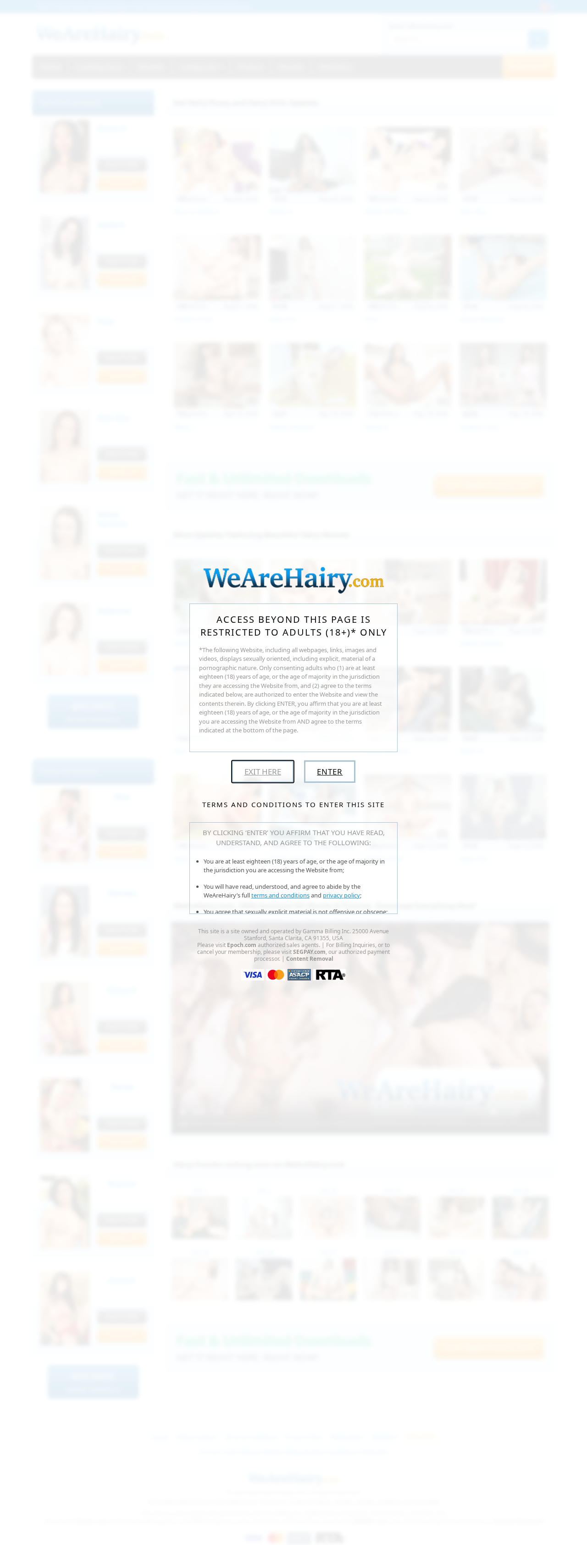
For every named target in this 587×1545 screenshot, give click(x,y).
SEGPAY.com (309, 951)
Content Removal (309, 958)
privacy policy (341, 895)
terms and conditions (280, 895)
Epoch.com (241, 944)
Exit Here (262, 771)
